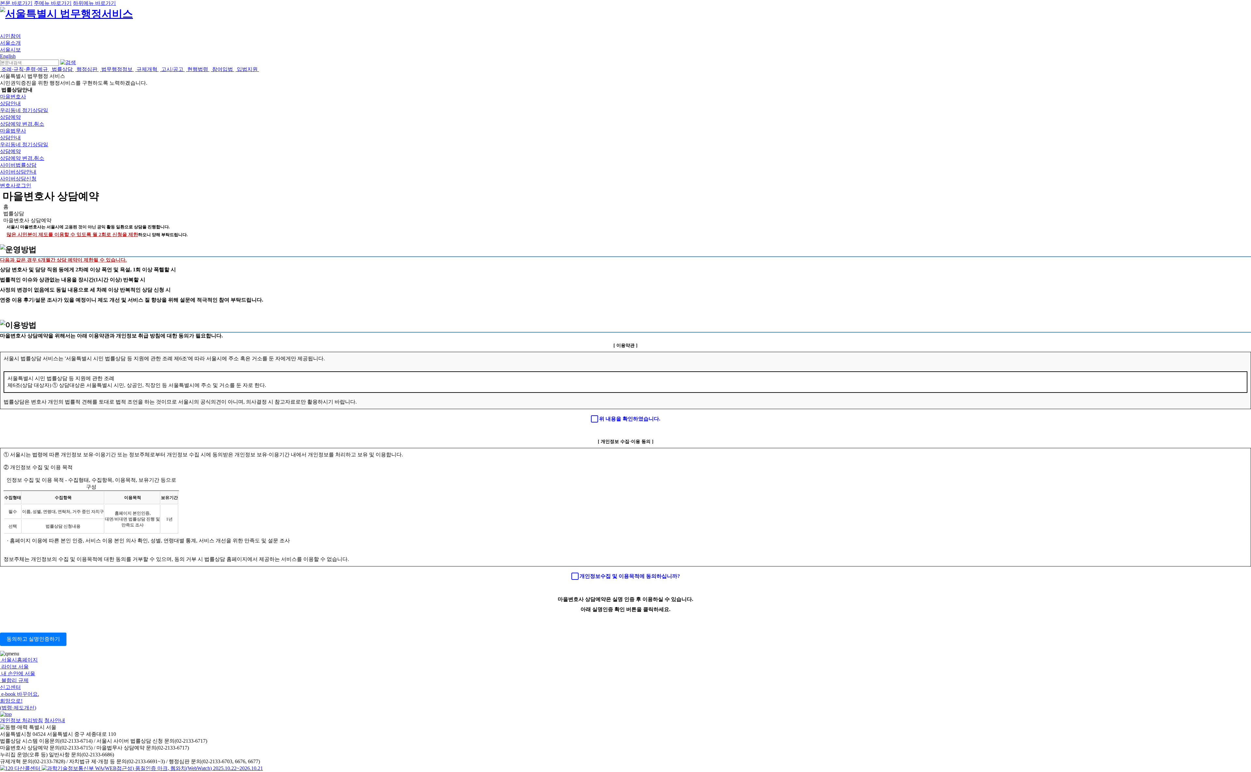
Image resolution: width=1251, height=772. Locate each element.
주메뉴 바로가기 (53, 3)
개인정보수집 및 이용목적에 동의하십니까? (630, 576)
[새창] (152, 768)
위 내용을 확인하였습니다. (629, 419)
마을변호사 (13, 96)
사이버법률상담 (18, 165)
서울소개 (10, 43)
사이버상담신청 (18, 178)
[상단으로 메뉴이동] (6, 714)
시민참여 (10, 36)
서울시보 (10, 49)
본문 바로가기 (16, 3)
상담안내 (10, 103)
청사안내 (54, 720)
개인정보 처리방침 (21, 720)
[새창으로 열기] (21, 768)
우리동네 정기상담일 (24, 110)
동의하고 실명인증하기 (33, 639)
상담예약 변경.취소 (22, 124)
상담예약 (10, 117)
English (8, 56)
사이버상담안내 (18, 172)
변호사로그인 (15, 185)
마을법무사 (13, 131)
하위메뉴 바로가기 (94, 3)
